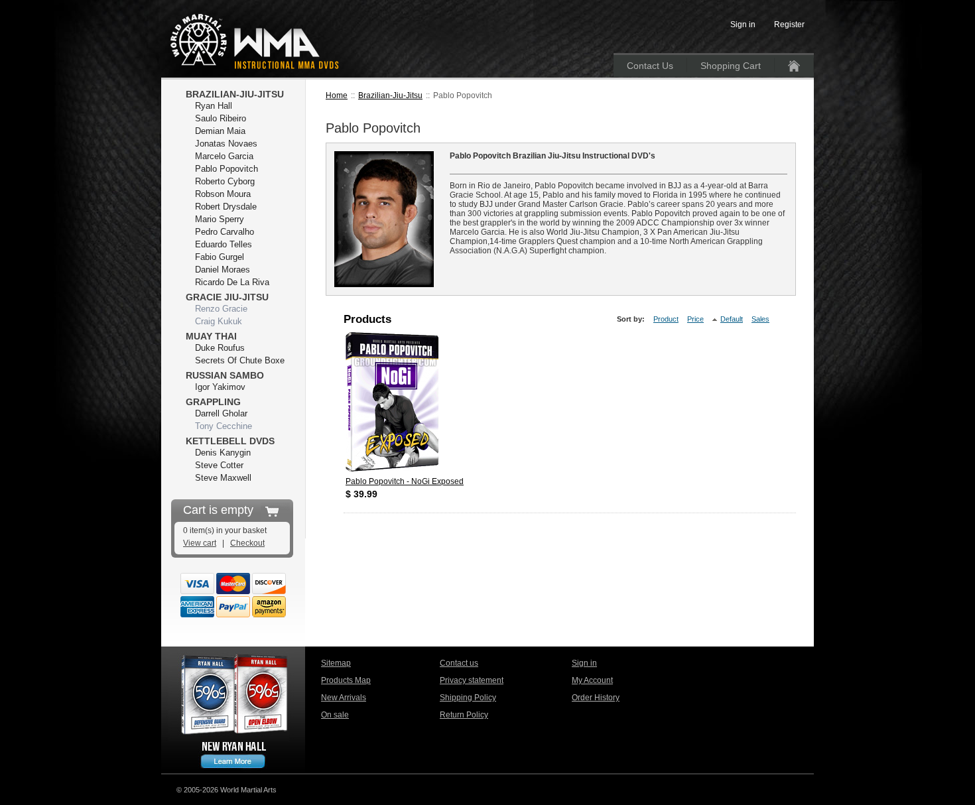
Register (789, 24)
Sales (760, 319)
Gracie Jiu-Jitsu (227, 297)
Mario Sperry (219, 219)
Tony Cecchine (223, 426)
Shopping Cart (730, 65)
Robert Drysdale (226, 207)
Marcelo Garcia (224, 156)
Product (666, 319)
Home (337, 95)
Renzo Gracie (221, 309)
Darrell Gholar (221, 413)
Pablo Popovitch (226, 169)
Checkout (247, 543)
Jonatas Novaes (226, 144)
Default (731, 319)
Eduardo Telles (223, 244)
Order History (595, 697)
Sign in (584, 663)
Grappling (213, 402)
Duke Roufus (220, 348)
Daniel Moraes (222, 270)
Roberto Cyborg (225, 181)
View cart (199, 543)
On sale (335, 714)
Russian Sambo (225, 375)
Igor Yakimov (220, 387)
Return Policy (464, 714)
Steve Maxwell (223, 478)
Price (695, 319)
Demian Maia (220, 131)
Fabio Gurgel (219, 257)
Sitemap (336, 663)
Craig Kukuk (218, 321)
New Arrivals (343, 697)
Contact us (459, 663)
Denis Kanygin (223, 453)
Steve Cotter (219, 465)
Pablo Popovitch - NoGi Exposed (405, 481)
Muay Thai (211, 336)
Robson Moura (223, 194)
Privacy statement (471, 680)
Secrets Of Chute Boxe (240, 360)
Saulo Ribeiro (220, 118)
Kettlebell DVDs (230, 441)
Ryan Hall (213, 106)
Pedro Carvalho (224, 232)
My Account (592, 680)
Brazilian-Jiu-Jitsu (390, 95)
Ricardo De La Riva (232, 282)
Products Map (346, 680)
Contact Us (650, 65)
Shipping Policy (468, 697)
